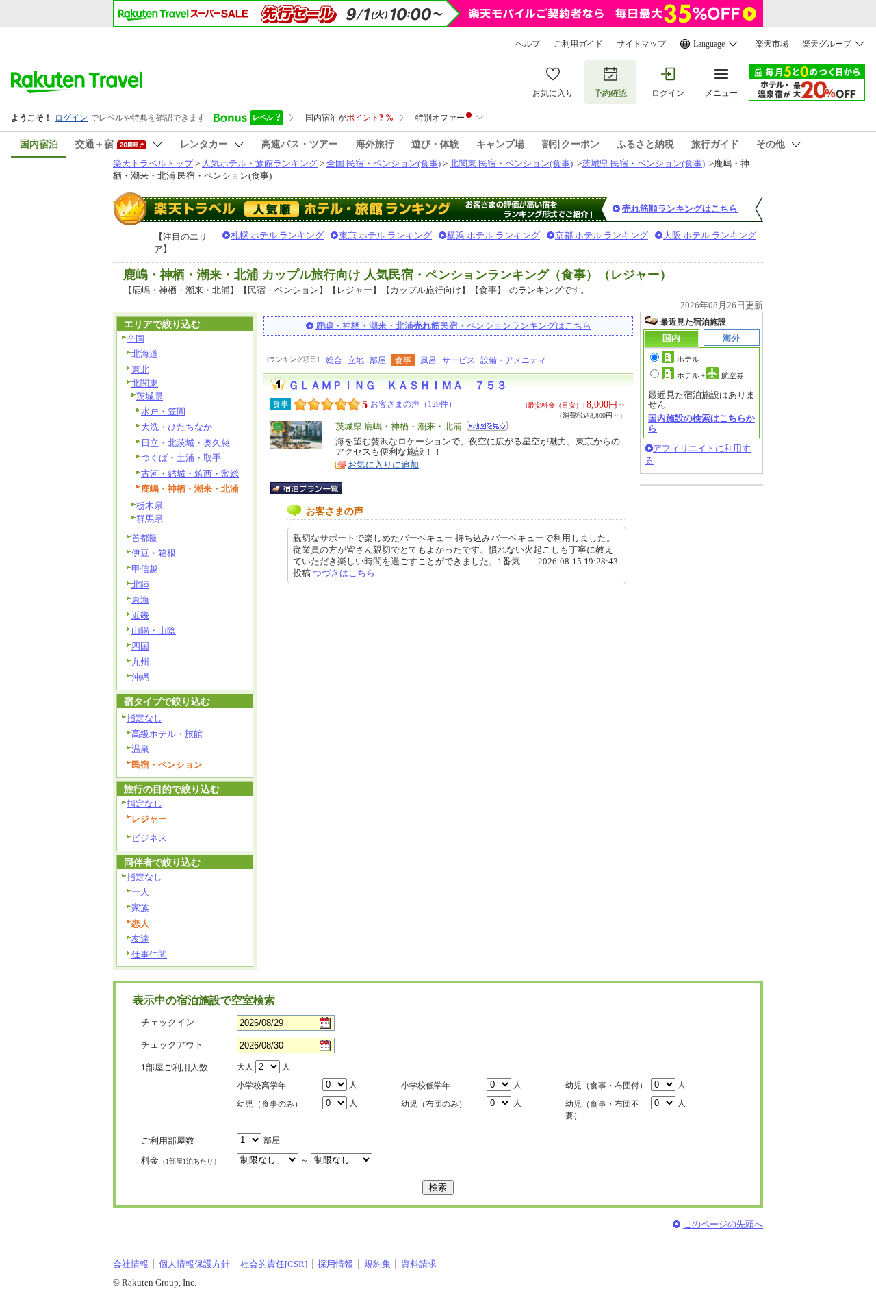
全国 (135, 339)
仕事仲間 (149, 954)
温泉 (140, 749)
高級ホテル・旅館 (167, 734)
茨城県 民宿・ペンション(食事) (643, 163)
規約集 (377, 1264)
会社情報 (131, 1264)
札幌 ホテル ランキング (277, 235)
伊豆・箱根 (153, 553)
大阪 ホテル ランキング (709, 235)
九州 (140, 662)
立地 (356, 360)
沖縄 (140, 677)
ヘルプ (527, 44)
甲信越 (144, 569)
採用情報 (335, 1264)
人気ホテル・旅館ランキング (260, 163)
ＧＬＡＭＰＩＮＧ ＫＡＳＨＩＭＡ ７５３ (397, 385)
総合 (334, 360)
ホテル (688, 359)
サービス (458, 360)
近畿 (140, 615)
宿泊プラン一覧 (313, 488)
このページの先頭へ (723, 1224)
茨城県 (149, 396)
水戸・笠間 (163, 411)
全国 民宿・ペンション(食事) (383, 163)
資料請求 (419, 1264)
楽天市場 (772, 44)
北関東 (144, 383)
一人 (140, 892)
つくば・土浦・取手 (181, 458)
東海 (140, 599)
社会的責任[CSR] (273, 1264)
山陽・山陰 (153, 630)
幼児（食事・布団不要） (602, 1109)
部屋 (378, 360)
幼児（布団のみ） (434, 1104)
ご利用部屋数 (167, 1141)
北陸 (140, 584)
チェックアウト (172, 1045)
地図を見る (487, 426)
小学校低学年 (425, 1085)
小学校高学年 (261, 1085)
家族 (140, 908)
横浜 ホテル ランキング (493, 235)
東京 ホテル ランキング (385, 235)
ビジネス (149, 838)
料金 (180, 1160)
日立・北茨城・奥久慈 (185, 443)
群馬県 (149, 519)
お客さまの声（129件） (413, 404)
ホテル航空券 (710, 375)
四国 (140, 646)
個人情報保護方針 (194, 1264)
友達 (140, 938)
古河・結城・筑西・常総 (190, 473)
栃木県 (149, 506)
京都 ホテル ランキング (601, 235)
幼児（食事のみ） (269, 1104)
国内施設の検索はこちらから (701, 423)
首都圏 (144, 538)
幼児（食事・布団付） (606, 1085)
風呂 (428, 360)
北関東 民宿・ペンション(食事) (511, 163)
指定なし (144, 718)
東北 (140, 369)
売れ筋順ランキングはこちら (680, 208)
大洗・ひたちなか (176, 427)
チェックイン (167, 1022)
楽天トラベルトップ (153, 163)
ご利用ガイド (578, 44)
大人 (245, 1067)
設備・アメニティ (513, 360)
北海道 (144, 354)
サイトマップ (641, 44)
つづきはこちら (344, 573)
